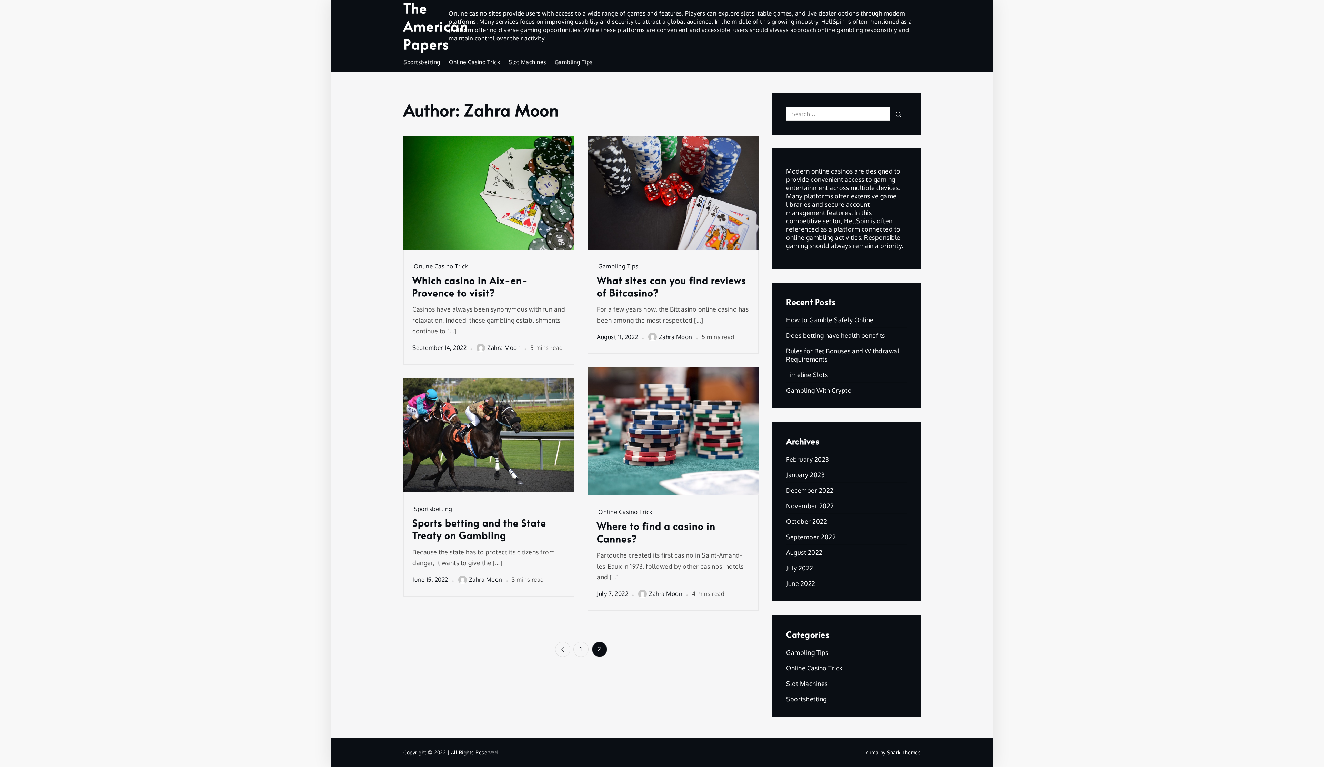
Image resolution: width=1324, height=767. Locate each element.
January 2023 (805, 475)
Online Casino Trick (474, 62)
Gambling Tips (574, 62)
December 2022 (810, 490)
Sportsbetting (421, 62)
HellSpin (833, 21)
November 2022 (810, 506)
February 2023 (807, 459)
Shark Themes (904, 752)
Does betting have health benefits (835, 335)
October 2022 (806, 521)
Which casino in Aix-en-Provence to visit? (470, 286)
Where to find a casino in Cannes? (656, 532)
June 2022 (800, 583)
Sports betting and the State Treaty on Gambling (479, 529)
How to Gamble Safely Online (830, 320)
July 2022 (799, 568)
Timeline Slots (807, 374)
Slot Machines (527, 62)
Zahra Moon (504, 347)
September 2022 (811, 537)
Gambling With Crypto (819, 390)
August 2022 (804, 552)
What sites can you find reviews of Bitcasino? (671, 286)
